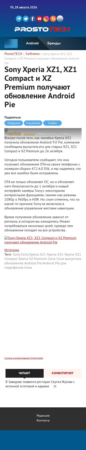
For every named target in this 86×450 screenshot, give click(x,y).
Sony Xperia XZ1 (33, 254)
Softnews (15, 134)
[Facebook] (32, 18)
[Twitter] (25, 18)
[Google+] (46, 18)
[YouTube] (39, 18)
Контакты (43, 421)
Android (32, 43)
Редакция (43, 416)
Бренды (54, 43)
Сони (52, 259)
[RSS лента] (53, 18)
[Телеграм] (19, 18)
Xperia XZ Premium (32, 259)
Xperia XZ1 (55, 254)
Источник (11, 250)
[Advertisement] (43, 316)
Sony (16, 254)
